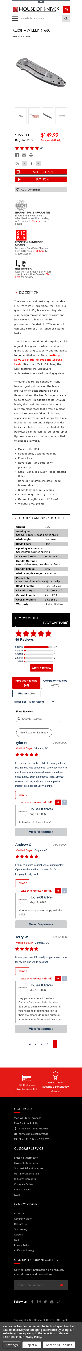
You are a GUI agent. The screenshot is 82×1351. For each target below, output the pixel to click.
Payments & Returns (26, 1163)
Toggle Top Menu (41, 2)
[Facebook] (17, 155)
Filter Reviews (24, 711)
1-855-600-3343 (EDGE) (33, 1128)
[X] (45, 1302)
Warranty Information (26, 1173)
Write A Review (41, 668)
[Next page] (55, 1044)
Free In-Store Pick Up (26, 1123)
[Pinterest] (58, 1302)
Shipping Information (26, 1157)
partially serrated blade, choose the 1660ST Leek (38, 360)
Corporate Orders (23, 1184)
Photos (26, 693)
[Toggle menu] (15, 17)
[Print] (31, 155)
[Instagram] (39, 1302)
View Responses (41, 831)
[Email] (24, 155)
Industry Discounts (25, 1179)
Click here (37, 221)
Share (22, 795)
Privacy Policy (32, 1337)
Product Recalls (22, 1189)
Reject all (32, 1345)
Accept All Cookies (59, 1345)
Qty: (17, 163)
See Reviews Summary (34, 732)
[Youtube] (52, 1302)
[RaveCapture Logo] (55, 622)
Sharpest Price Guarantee (28, 1168)
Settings (12, 1345)
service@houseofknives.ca (33, 1133)
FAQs (17, 1194)
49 (41, 148)
